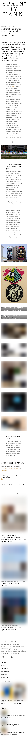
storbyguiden (5, 468)
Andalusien (13, 25)
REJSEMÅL (3, 665)
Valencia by (22, 581)
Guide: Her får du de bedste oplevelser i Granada (11, 629)
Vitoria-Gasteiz (19, 533)
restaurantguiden (14, 468)
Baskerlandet (4, 533)
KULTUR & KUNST (5, 671)
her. (17, 455)
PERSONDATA (4, 677)
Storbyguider (10, 26)
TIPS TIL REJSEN (4, 668)
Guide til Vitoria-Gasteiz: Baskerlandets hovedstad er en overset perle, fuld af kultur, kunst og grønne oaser (13, 538)
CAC (7, 105)
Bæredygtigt (4, 581)
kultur (19, 25)
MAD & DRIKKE (4, 674)
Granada (9, 625)
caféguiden (4, 470)
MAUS (13, 86)
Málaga (3, 26)
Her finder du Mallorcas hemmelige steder (13, 485)
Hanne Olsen (4, 25)
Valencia (17, 581)
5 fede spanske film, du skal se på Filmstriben (12, 476)
